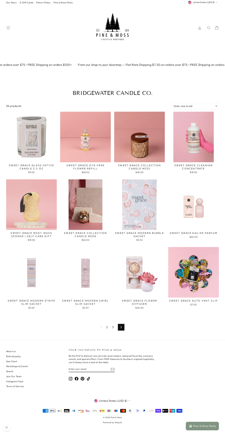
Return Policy (43, 2)
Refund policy (13, 356)
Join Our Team (14, 376)
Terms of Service (15, 386)
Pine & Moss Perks (63, 2)
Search (9, 371)
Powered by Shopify (112, 422)
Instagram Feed (14, 381)
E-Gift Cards (26, 2)
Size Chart (11, 361)
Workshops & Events (17, 366)
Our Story (11, 2)
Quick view (31, 158)
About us (11, 351)
